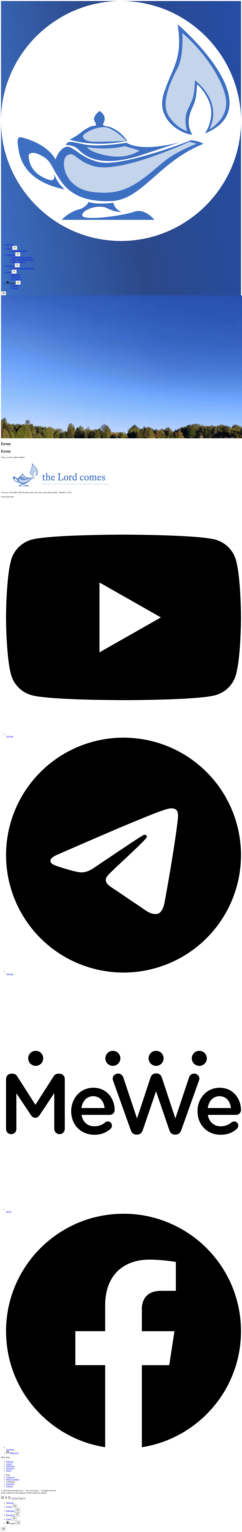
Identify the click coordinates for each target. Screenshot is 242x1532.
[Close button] (3, 1529)
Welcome (9, 244)
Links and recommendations (22, 268)
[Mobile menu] (3, 293)
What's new (15, 277)
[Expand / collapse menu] (14, 248)
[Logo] (121, 121)
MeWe (8, 1212)
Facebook (10, 1449)
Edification (10, 255)
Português (15, 286)
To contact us (16, 279)
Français (14, 288)
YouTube (9, 736)
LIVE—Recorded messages (22, 260)
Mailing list (15, 275)
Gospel (9, 248)
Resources (10, 266)
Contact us (10, 1477)
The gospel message (19, 251)
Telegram (9, 974)
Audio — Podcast (18, 262)
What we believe (12, 1479)
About (8, 272)
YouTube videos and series (21, 257)
